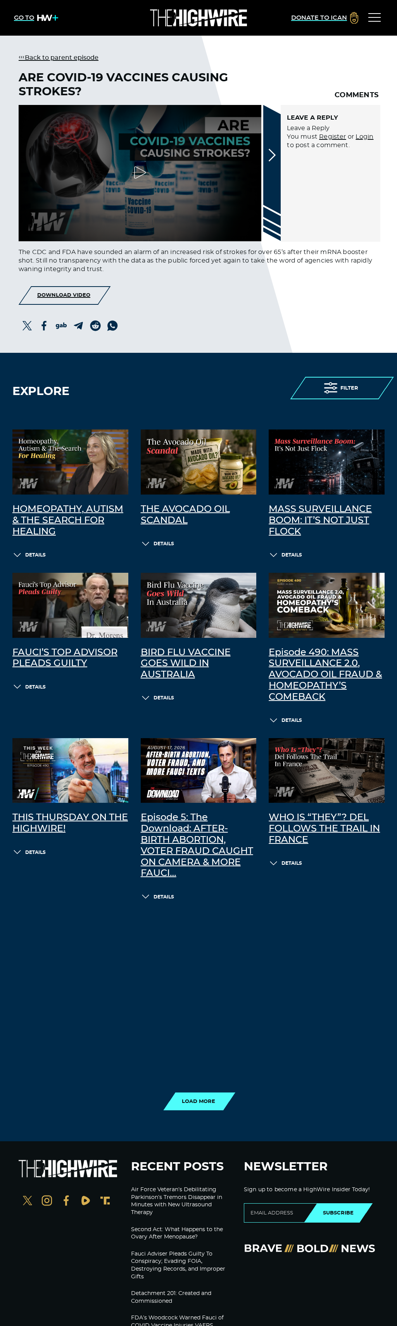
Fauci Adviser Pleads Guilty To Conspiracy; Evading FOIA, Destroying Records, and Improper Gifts (178, 1265)
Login (364, 137)
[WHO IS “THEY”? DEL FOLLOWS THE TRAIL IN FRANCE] (327, 770)
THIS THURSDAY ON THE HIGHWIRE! (70, 823)
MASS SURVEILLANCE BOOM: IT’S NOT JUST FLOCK (320, 520)
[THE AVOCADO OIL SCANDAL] (199, 462)
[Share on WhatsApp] (112, 325)
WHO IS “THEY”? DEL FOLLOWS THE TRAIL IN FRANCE (324, 829)
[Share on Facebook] (44, 325)
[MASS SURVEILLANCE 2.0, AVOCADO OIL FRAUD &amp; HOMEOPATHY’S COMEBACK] (327, 605)
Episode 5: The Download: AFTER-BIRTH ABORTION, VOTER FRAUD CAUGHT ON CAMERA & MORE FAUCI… (197, 845)
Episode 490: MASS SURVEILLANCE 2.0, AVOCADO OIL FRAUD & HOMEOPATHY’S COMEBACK (325, 675)
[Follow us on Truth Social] (105, 1201)
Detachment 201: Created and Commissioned (171, 1297)
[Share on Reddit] (95, 325)
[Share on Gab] (61, 325)
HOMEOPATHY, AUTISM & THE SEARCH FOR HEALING (67, 520)
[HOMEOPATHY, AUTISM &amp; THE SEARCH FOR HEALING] (70, 462)
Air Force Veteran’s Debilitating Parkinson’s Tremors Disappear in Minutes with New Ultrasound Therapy (176, 1201)
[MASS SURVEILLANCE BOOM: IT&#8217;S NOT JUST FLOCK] (327, 462)
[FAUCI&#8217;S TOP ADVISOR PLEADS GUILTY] (70, 605)
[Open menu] (374, 17)
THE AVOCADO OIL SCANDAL (185, 515)
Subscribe (338, 1213)
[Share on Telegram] (78, 325)
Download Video (63, 295)
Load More (198, 1101)
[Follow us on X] (27, 1201)
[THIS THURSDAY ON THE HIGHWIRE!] (70, 770)
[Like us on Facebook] (66, 1201)
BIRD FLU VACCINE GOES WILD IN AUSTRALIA (186, 664)
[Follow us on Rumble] (86, 1201)
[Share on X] (27, 325)
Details (35, 555)
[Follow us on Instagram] (47, 1201)
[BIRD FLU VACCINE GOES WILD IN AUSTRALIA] (199, 605)
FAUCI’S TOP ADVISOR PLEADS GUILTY (64, 658)
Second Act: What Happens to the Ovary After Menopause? (177, 1233)
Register (332, 137)
